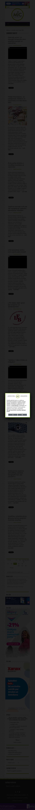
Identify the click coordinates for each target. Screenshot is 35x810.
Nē (22, 414)
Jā (12, 414)
